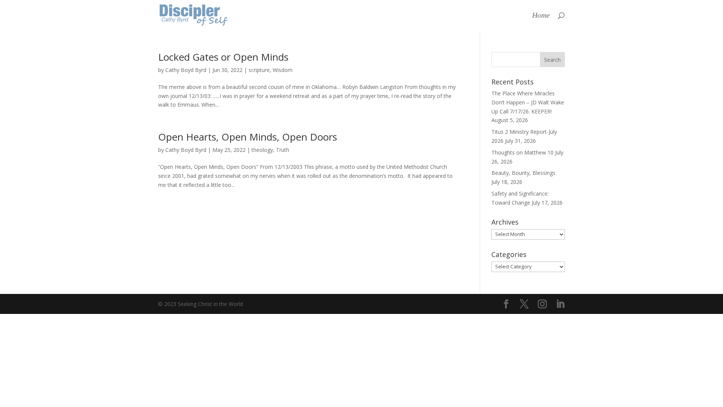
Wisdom (283, 69)
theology (262, 149)
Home (541, 15)
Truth (282, 149)
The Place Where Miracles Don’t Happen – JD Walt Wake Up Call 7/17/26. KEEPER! (527, 102)
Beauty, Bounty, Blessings (523, 172)
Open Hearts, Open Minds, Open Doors (247, 137)
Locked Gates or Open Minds (223, 57)
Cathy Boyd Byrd (185, 69)
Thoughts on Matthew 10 (522, 152)
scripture (259, 69)
